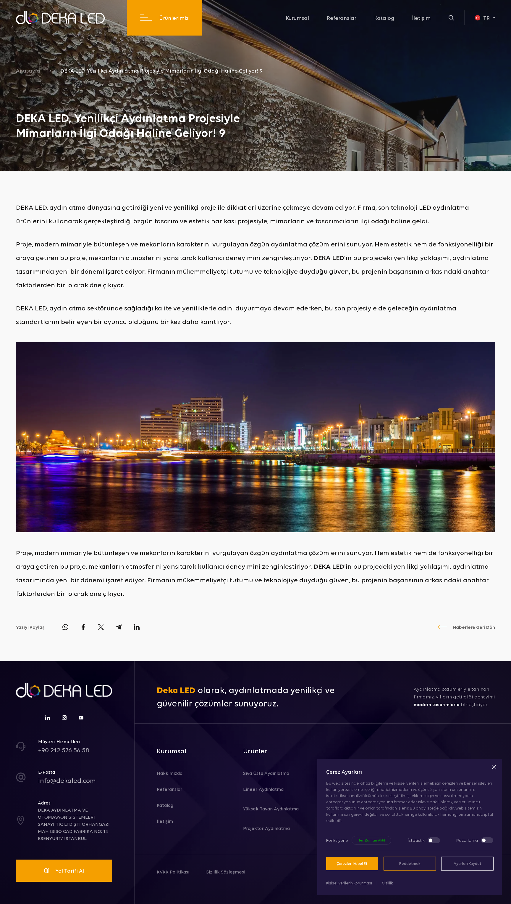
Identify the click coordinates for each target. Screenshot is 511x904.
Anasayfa (28, 70)
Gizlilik (387, 883)
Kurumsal (297, 18)
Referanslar (341, 18)
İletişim (421, 18)
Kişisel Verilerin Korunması (349, 883)
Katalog (384, 18)
